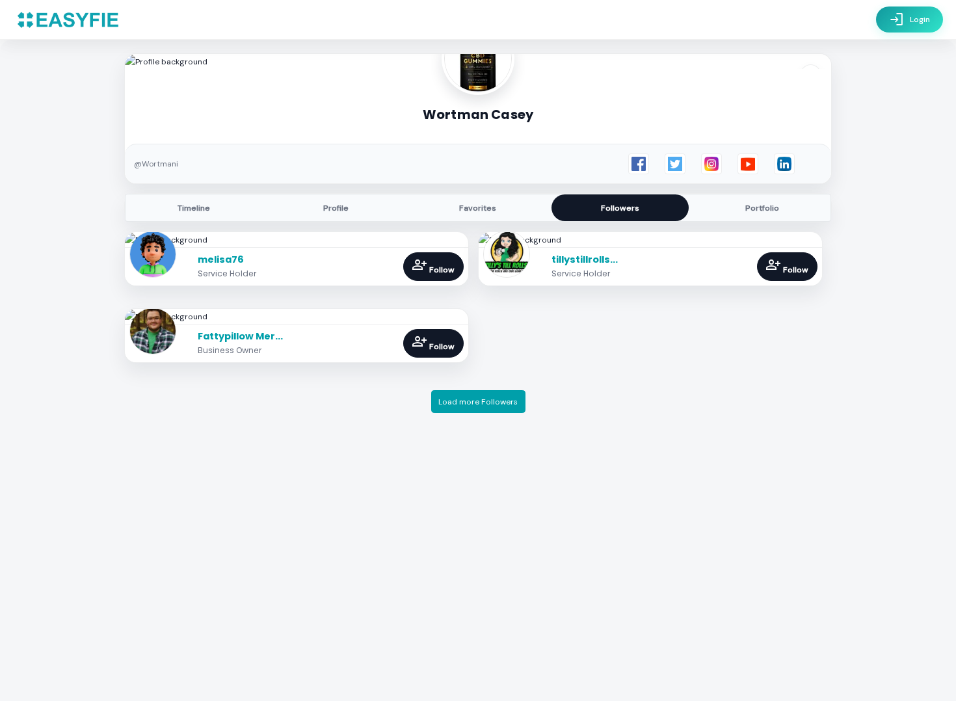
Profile (336, 208)
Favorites (477, 208)
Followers (620, 208)
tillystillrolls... (584, 259)
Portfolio (762, 208)
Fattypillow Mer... (240, 336)
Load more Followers (478, 402)
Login (909, 19)
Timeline (194, 208)
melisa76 (221, 259)
